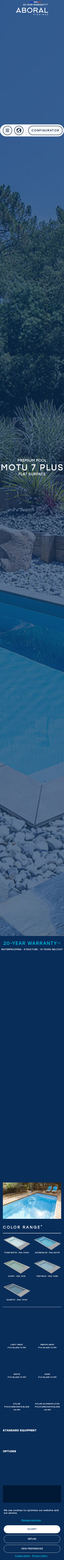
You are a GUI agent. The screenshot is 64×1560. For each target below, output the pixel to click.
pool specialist (32, 11)
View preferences (32, 1548)
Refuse (32, 1538)
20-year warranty (35, 4)
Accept (32, 1529)
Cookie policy (22, 1556)
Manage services (31, 1520)
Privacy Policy (39, 1556)
